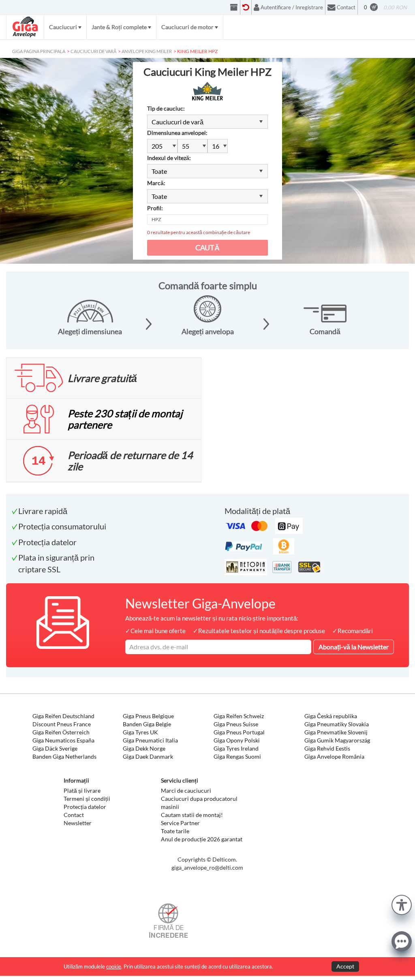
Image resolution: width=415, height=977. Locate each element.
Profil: (155, 208)
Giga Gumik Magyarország (337, 740)
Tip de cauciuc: (166, 108)
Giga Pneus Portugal (239, 732)
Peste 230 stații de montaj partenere (125, 419)
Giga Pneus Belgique (148, 715)
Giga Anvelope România (334, 756)
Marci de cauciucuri (186, 790)
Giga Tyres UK (140, 732)
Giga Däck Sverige (54, 748)
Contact (74, 814)
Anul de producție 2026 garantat (201, 839)
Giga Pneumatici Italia (150, 740)
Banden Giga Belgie (147, 724)
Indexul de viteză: (169, 157)
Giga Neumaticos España (63, 740)
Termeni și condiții (87, 798)
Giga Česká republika (330, 715)
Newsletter (78, 822)
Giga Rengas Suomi (237, 756)
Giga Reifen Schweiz (239, 715)
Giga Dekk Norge (144, 748)
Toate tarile (175, 831)
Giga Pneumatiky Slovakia (336, 724)
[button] (401, 904)
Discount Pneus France (61, 724)
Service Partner (180, 822)
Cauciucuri (63, 26)
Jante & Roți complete (119, 26)
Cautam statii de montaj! (192, 814)
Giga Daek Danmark (148, 756)
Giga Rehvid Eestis (327, 748)
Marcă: (156, 182)
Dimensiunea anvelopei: (177, 132)
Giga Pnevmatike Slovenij (336, 732)
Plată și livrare (82, 790)
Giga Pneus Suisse (236, 724)
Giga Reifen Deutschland (63, 715)
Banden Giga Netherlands (64, 756)
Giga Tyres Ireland (236, 748)
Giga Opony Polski (237, 740)
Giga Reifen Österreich (61, 732)
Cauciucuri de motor (187, 26)
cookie (113, 966)
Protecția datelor (85, 806)
